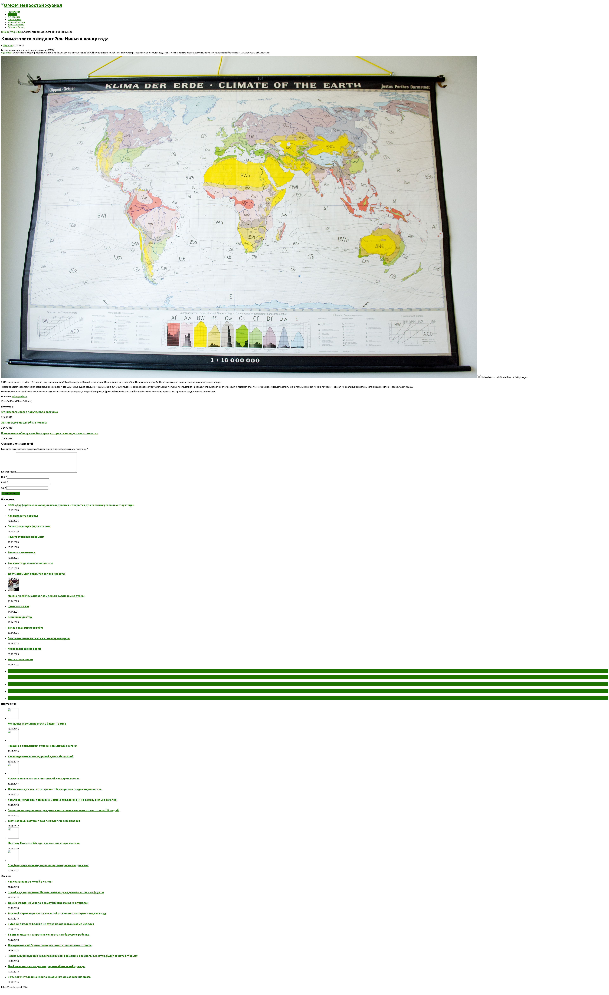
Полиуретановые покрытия (26, 536)
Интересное (14, 17)
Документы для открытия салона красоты (36, 573)
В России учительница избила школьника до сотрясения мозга (49, 976)
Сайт (3, 488)
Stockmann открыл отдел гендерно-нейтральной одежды (46, 966)
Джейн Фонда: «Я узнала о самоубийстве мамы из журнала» (48, 902)
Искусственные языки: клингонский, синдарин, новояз (43, 778)
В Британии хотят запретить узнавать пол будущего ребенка (48, 934)
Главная (5, 32)
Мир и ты (12, 14)
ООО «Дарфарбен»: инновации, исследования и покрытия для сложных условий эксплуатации (71, 505)
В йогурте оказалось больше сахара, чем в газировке (52, 691)
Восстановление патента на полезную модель (39, 638)
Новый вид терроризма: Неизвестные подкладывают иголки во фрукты (56, 892)
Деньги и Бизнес (16, 27)
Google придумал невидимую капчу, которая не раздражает (48, 865)
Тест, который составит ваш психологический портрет (44, 820)
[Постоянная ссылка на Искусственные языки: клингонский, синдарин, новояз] (13, 773)
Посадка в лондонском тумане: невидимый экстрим (42, 745)
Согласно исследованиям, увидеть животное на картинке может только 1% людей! (63, 810)
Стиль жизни (14, 19)
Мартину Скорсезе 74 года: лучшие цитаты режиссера (44, 843)
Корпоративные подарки (24, 648)
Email (4, 482)
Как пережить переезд (23, 515)
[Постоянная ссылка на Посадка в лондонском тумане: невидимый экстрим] (13, 740)
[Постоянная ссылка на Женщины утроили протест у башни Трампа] (13, 718)
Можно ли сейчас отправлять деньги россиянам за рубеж (46, 595)
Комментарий (8, 471)
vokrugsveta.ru (19, 396)
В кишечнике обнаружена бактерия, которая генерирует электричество (49, 433)
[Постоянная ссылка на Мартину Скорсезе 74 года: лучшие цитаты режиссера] (13, 838)
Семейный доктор (20, 617)
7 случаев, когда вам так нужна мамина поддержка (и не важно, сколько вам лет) (62, 799)
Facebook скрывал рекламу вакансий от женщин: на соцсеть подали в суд (57, 913)
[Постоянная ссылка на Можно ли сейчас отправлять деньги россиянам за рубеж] (13, 590)
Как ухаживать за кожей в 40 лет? (30, 881)
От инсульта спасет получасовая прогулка (29, 411)
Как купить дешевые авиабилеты (30, 563)
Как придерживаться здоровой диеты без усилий (40, 756)
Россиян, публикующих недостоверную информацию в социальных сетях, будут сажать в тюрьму (73, 955)
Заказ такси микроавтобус (25, 627)
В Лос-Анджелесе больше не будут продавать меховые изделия (51, 924)
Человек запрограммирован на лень (37, 697)
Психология (14, 12)
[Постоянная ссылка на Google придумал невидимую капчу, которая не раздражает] (13, 860)
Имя (3, 477)
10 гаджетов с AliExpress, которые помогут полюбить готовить (50, 945)
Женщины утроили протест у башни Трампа (37, 723)
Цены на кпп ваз (18, 606)
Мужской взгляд (16, 22)
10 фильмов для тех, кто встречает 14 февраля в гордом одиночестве (55, 789)
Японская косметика (21, 552)
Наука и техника (16, 24)
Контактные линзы (20, 659)
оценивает (7, 52)
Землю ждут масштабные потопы (24, 422)
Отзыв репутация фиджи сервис (29, 526)
